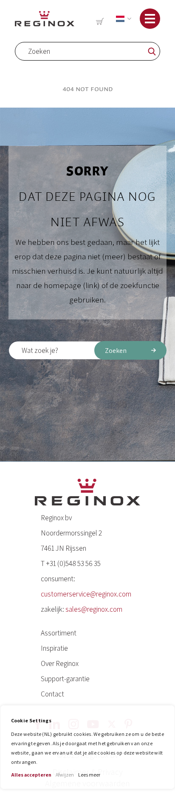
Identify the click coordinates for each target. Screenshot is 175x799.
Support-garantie (65, 678)
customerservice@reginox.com (86, 594)
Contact (52, 694)
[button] (122, 19)
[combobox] (87, 51)
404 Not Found (87, 89)
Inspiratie (54, 648)
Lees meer (89, 774)
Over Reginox (60, 663)
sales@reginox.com (93, 609)
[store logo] (44, 18)
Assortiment (58, 633)
